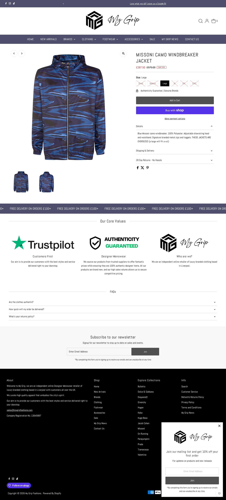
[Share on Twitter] (143, 168)
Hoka (140, 412)
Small (141, 83)
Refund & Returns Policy (192, 397)
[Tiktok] (14, 3)
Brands (68, 39)
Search (184, 386)
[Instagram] (10, 3)
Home (30, 39)
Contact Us (192, 39)
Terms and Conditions (191, 407)
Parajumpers (143, 439)
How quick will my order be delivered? (26, 309)
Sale (152, 39)
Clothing (88, 39)
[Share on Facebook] (138, 168)
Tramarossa (143, 449)
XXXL (194, 83)
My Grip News (170, 39)
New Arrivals (48, 39)
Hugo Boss (142, 418)
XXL (184, 83)
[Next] (162, 3)
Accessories (133, 39)
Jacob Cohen (143, 423)
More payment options (175, 118)
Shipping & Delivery (145, 150)
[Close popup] (219, 426)
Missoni (141, 428)
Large (165, 83)
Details (139, 126)
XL (175, 83)
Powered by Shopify (52, 493)
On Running (143, 433)
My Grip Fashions (33, 493)
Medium (153, 83)
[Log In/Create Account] (207, 21)
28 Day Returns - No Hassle (149, 160)
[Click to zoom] (123, 53)
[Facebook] (6, 3)
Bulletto (141, 386)
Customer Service (189, 391)
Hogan (140, 407)
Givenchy (142, 402)
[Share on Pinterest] (147, 168)
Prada (140, 444)
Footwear (109, 39)
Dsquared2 (143, 397)
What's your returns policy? (21, 316)
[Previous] (63, 3)
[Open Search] (201, 21)
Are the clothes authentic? (21, 302)
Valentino (142, 454)
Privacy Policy (187, 402)
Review (130, 3)
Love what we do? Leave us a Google (110, 3)
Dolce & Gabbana (146, 391)
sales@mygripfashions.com (19, 410)
